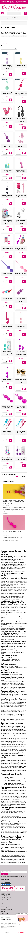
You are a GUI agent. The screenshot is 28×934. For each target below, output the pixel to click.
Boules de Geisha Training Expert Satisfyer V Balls (21, 433)
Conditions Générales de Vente (9, 897)
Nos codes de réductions (6, 909)
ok (5, 874)
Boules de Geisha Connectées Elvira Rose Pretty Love (7, 248)
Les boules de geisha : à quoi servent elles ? (12, 532)
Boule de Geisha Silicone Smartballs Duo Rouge (20, 93)
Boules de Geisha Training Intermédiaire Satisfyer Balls (7, 433)
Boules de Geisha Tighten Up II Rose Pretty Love (21, 327)
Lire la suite (5, 513)
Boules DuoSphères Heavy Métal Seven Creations (20, 222)
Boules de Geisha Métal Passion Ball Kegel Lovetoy (7, 222)
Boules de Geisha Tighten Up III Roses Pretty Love (7, 327)
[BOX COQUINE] (14, 7)
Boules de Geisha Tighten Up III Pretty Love (7, 353)
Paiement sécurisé (6, 899)
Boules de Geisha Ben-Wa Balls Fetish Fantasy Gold (20, 381)
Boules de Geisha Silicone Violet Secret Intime (21, 300)
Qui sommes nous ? (5, 913)
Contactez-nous (5, 903)
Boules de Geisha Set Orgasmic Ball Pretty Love (7, 459)
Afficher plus (5, 39)
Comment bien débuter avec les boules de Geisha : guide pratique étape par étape (13, 502)
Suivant (23, 476)
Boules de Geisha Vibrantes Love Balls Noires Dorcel (21, 120)
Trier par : (3, 45)
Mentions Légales (6, 895)
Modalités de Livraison (7, 901)
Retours (3, 911)
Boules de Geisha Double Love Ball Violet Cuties (7, 67)
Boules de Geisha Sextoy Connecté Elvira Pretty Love (20, 248)
